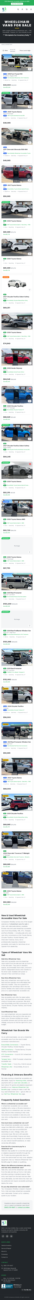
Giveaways (4, 1254)
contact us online (23, 1207)
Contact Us (4, 1257)
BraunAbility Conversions (9, 1045)
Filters (6, 50)
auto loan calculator (20, 1083)
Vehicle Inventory (6, 1245)
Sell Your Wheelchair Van (12, 1094)
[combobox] (26, 50)
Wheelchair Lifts (6, 1067)
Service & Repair (6, 1248)
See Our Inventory (17, 3)
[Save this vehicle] (29, 69)
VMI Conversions (7, 1049)
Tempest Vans (6, 1059)
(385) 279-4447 (9, 1207)
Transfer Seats (6, 1064)
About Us (4, 1251)
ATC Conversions (7, 1054)
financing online (21, 1080)
